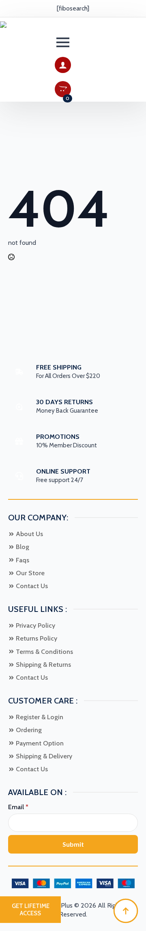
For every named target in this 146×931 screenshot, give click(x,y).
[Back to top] (126, 911)
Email (18, 807)
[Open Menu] (62, 42)
